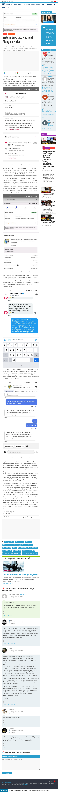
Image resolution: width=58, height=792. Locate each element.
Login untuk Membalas (9, 615)
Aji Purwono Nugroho (15, 45)
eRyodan (50, 76)
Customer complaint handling (19, 46)
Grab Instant (7, 48)
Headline (47, 148)
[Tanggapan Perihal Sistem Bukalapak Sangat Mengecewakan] (13, 561)
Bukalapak (11, 46)
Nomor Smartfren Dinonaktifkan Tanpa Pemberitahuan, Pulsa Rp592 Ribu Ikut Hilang (47, 89)
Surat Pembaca (17, 4)
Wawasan (48, 4)
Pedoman (35, 783)
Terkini (53, 50)
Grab (4, 48)
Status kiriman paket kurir (21, 50)
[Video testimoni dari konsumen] (48, 19)
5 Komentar (24, 45)
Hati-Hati (44, 147)
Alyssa (49, 95)
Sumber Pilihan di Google (24, 73)
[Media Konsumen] (3, 4)
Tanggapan (26, 4)
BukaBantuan (5, 46)
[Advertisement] (21, 61)
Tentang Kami (6, 8)
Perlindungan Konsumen (42, 783)
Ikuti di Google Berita (10, 73)
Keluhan (5, 34)
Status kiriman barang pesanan (9, 50)
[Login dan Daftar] (54, 4)
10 (52, 212)
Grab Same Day (14, 48)
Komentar (46, 50)
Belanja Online (32, 45)
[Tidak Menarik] (4, 613)
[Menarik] (4, 612)
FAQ (49, 783)
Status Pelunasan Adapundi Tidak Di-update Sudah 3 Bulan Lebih (48, 126)
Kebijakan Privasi (28, 783)
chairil (49, 52)
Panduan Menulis (35, 4)
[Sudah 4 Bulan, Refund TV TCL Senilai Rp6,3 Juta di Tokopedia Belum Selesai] (46, 187)
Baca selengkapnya (8, 583)
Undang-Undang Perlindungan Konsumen (50, 42)
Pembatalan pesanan (33, 48)
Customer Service (29, 46)
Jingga (53, 170)
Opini (43, 4)
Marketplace (26, 48)
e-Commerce (35, 46)
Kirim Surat (9, 4)
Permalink (13, 598)
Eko (49, 120)
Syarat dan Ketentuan (20, 783)
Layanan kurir (20, 48)
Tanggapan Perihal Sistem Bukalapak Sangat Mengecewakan (21, 575)
